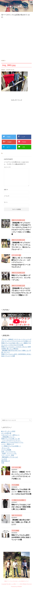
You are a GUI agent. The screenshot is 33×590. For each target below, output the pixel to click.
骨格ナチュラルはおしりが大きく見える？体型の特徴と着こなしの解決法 (20, 507)
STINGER (19, 586)
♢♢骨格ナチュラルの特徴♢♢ (11, 446)
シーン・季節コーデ (7, 444)
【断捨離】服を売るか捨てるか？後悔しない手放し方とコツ (20, 522)
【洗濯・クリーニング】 (9, 453)
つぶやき (4, 459)
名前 (6, 189)
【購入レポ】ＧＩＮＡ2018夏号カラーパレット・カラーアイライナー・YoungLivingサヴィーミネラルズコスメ (21, 262)
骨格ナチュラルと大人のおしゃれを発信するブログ (16, 581)
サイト (6, 202)
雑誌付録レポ (5, 461)
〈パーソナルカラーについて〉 (11, 440)
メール (6, 196)
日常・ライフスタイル (8, 451)
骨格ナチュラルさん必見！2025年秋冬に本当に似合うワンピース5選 (21, 537)
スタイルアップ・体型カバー (10, 435)
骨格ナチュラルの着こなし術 (10, 438)
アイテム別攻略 (6, 450)
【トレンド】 (5, 448)
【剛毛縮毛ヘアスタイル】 (9, 457)
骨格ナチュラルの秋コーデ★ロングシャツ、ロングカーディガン (20, 277)
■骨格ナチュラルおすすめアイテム (12, 442)
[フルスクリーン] (29, 328)
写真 (2, 462)
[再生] (3, 328)
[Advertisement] (16, 39)
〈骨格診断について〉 (8, 437)
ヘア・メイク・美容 (7, 455)
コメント (7, 167)
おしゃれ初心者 (6, 433)
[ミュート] (26, 328)
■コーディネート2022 (8, 431)
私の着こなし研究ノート (16, 6)
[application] (16, 321)
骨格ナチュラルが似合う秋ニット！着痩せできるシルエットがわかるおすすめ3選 (21, 491)
